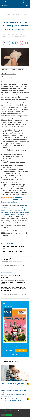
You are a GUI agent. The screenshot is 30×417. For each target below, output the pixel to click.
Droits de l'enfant (17, 69)
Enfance (5, 69)
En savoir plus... (16, 415)
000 (9, 208)
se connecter (23, 1)
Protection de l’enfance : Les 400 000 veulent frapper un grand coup (12, 200)
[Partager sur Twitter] (8, 43)
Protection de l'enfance (12, 10)
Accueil (3, 10)
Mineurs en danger (8, 73)
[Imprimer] (26, 43)
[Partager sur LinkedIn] (13, 43)
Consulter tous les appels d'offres (14, 294)
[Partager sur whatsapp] (17, 43)
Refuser (3, 414)
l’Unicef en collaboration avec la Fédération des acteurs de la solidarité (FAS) (14, 210)
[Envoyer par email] (21, 43)
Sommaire (9, 350)
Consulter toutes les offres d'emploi (14, 265)
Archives (15, 354)
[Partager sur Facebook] (4, 43)
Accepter (9, 414)
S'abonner (21, 350)
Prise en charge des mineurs (11, 77)
